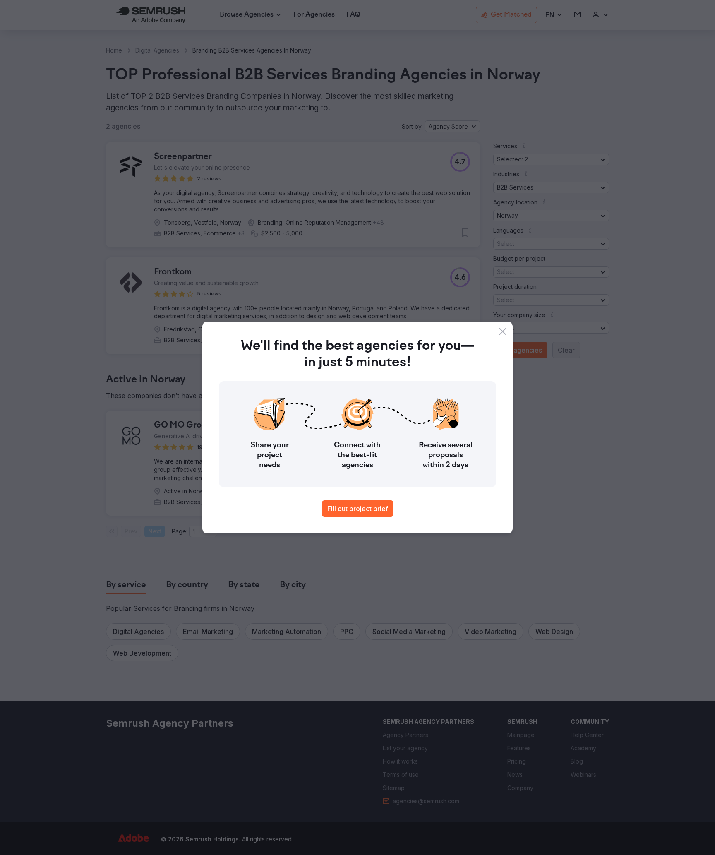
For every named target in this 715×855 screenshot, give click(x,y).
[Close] (503, 331)
